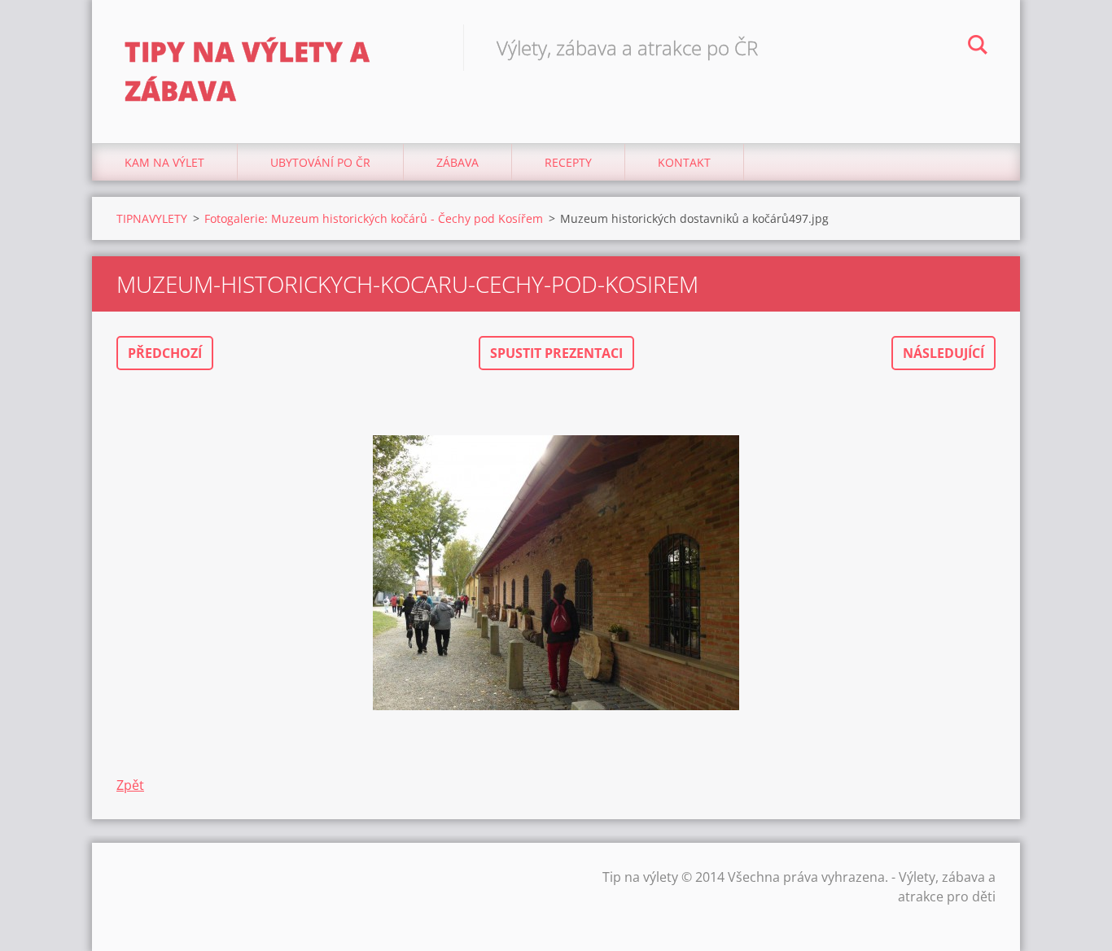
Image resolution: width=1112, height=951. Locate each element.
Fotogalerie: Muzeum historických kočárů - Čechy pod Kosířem (373, 218)
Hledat (977, 47)
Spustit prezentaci (556, 353)
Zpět (130, 785)
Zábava (457, 162)
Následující (943, 353)
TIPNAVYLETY (151, 218)
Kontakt (684, 162)
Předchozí (165, 353)
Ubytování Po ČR (320, 162)
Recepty (568, 162)
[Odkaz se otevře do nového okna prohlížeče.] (556, 573)
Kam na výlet (164, 162)
